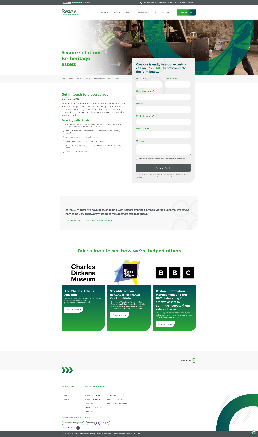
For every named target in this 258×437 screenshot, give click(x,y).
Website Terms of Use (92, 395)
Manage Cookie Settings (93, 407)
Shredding (91, 423)
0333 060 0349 (157, 68)
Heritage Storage (98, 79)
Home (64, 79)
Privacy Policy (139, 176)
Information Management (73, 423)
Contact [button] (167, 12)
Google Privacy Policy (174, 176)
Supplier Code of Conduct (116, 399)
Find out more (74, 309)
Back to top (186, 360)
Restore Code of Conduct (116, 395)
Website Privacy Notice (92, 399)
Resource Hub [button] (142, 12)
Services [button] (117, 12)
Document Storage (83, 79)
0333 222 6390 (160, 3)
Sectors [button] (128, 12)
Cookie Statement (91, 403)
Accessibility (88, 411)
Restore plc (66, 399)
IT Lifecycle (104, 423)
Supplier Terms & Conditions (117, 403)
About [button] (156, 12)
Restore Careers (67, 395)
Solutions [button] (104, 12)
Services (71, 79)
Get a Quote (186, 12)
